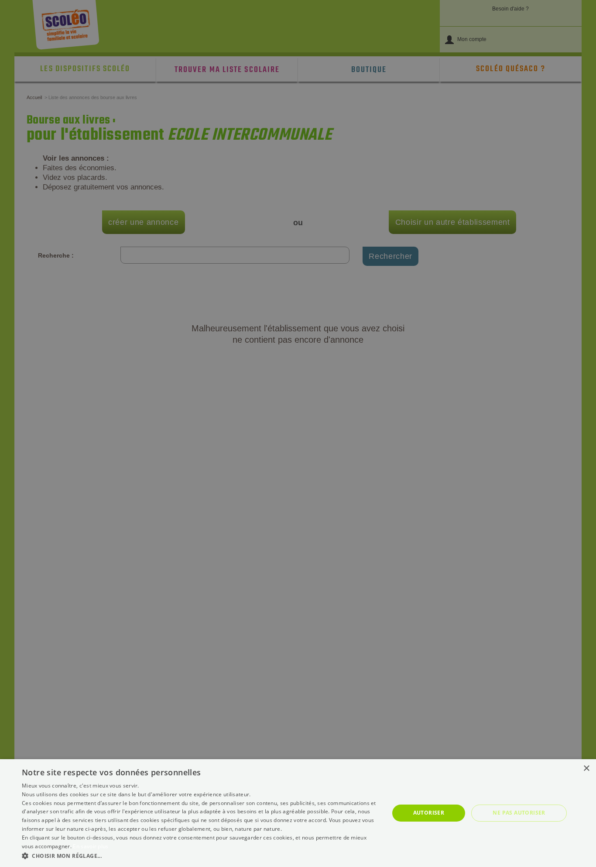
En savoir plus (90, 846)
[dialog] (298, 813)
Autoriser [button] (429, 812)
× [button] (586, 768)
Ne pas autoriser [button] (519, 812)
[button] (200, 855)
